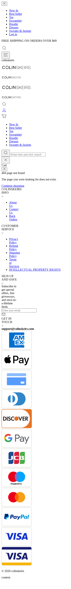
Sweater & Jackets (20, 30)
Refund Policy (13, 247)
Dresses (13, 27)
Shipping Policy (14, 254)
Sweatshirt (15, 20)
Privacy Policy (13, 240)
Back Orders (13, 217)
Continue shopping (13, 185)
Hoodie (13, 24)
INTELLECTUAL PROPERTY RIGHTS (35, 269)
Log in (13, 34)
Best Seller (15, 13)
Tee (11, 17)
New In (13, 10)
